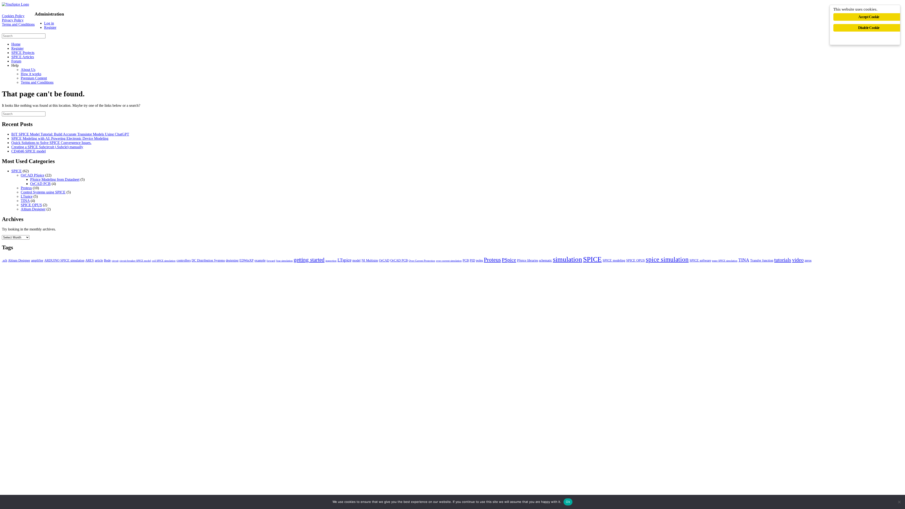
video (798, 260)
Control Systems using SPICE (43, 192)
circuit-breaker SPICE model (135, 260)
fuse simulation (284, 260)
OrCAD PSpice (32, 175)
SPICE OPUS (31, 205)
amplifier (37, 260)
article (99, 260)
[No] (899, 502)
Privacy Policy (13, 20)
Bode (107, 260)
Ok (568, 502)
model (356, 260)
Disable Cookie (869, 28)
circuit (115, 260)
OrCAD (384, 260)
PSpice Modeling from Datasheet (54, 179)
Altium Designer (33, 209)
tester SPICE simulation (724, 260)
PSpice (509, 260)
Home (16, 44)
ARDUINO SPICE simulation (64, 260)
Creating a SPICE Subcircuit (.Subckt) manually (47, 147)
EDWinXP (246, 260)
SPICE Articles (22, 57)
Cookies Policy (13, 16)
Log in (49, 23)
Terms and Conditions (18, 24)
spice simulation (667, 259)
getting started (309, 260)
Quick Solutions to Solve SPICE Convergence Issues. (51, 143)
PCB (466, 260)
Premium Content (34, 78)
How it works (31, 74)
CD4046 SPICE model (28, 151)
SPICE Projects (22, 53)
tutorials (782, 260)
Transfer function (761, 260)
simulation (567, 259)
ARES (89, 260)
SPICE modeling (614, 260)
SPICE (16, 171)
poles (479, 260)
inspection (331, 260)
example (260, 260)
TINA (25, 201)
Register (50, 27)
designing (232, 260)
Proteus (26, 188)
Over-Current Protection (422, 260)
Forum (16, 61)
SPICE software (700, 260)
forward (271, 260)
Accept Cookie (868, 17)
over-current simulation (449, 260)
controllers (184, 260)
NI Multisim (370, 260)
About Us (28, 70)
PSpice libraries (527, 260)
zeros (808, 260)
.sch (4, 260)
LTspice (27, 196)
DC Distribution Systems (208, 260)
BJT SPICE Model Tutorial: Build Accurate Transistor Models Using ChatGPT (70, 134)
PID (472, 260)
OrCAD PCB (40, 184)
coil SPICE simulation (164, 260)
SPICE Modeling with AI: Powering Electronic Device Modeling (59, 138)
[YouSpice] (15, 4)
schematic (545, 260)
